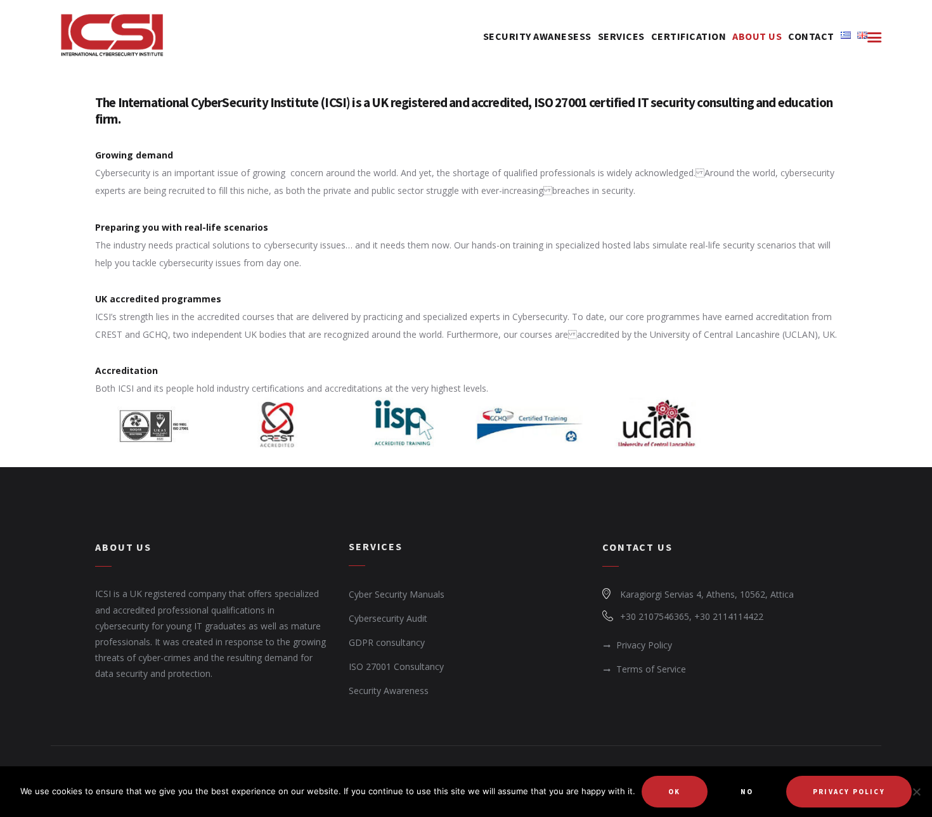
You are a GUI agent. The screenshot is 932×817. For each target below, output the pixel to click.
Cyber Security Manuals (396, 594)
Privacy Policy (644, 645)
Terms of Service (651, 669)
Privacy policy (849, 791)
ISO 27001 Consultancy (396, 666)
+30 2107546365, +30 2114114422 (691, 616)
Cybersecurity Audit (388, 618)
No (747, 791)
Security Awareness (389, 691)
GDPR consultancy (387, 642)
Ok (674, 791)
